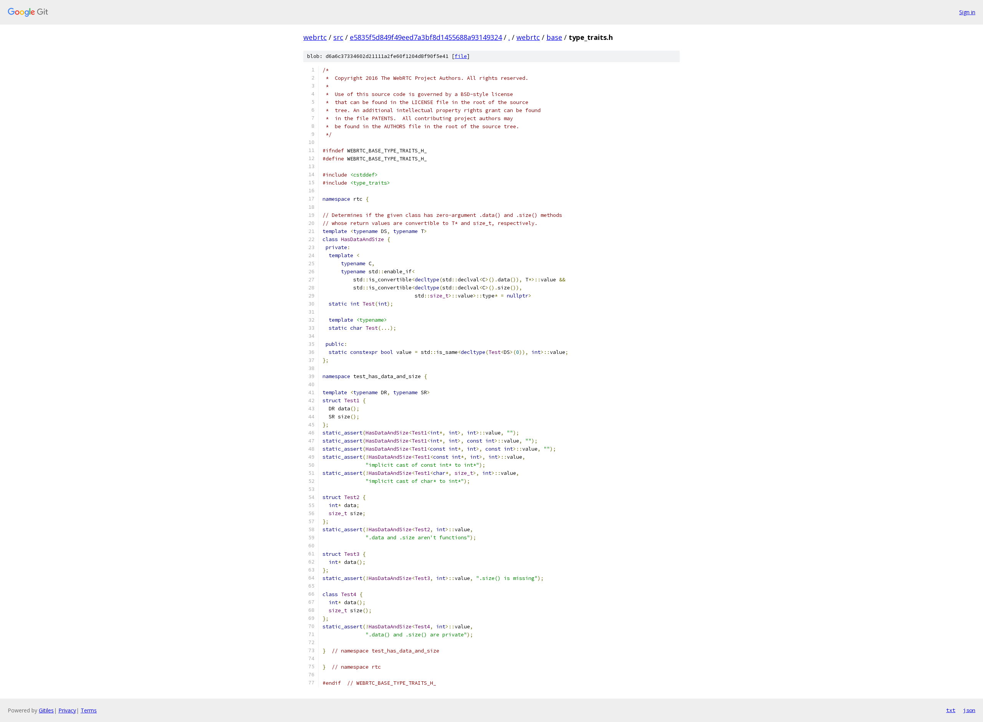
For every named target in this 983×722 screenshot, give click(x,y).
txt (950, 710)
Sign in (967, 12)
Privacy (67, 710)
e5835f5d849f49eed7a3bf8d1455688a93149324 (426, 37)
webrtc (315, 37)
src (338, 37)
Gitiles (46, 710)
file (461, 56)
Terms (89, 710)
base (554, 37)
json (969, 710)
